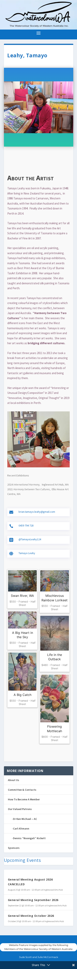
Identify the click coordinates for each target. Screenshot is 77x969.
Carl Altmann (21, 828)
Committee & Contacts (22, 789)
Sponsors (14, 848)
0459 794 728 (26, 525)
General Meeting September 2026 (33, 900)
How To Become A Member (24, 799)
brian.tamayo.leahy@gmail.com (37, 511)
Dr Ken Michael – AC (25, 819)
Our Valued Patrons (20, 809)
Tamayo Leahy (27, 553)
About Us (13, 780)
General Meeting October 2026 (31, 916)
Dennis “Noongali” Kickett (29, 838)
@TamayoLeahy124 (30, 539)
